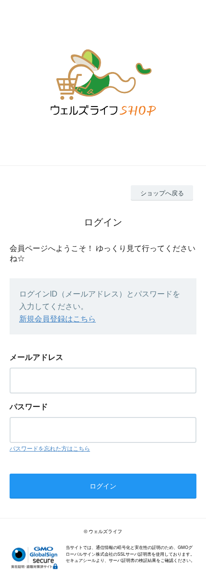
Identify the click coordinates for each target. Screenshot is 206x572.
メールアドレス (36, 357)
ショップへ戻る (162, 193)
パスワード (29, 407)
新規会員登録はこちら (57, 319)
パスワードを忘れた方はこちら (50, 448)
